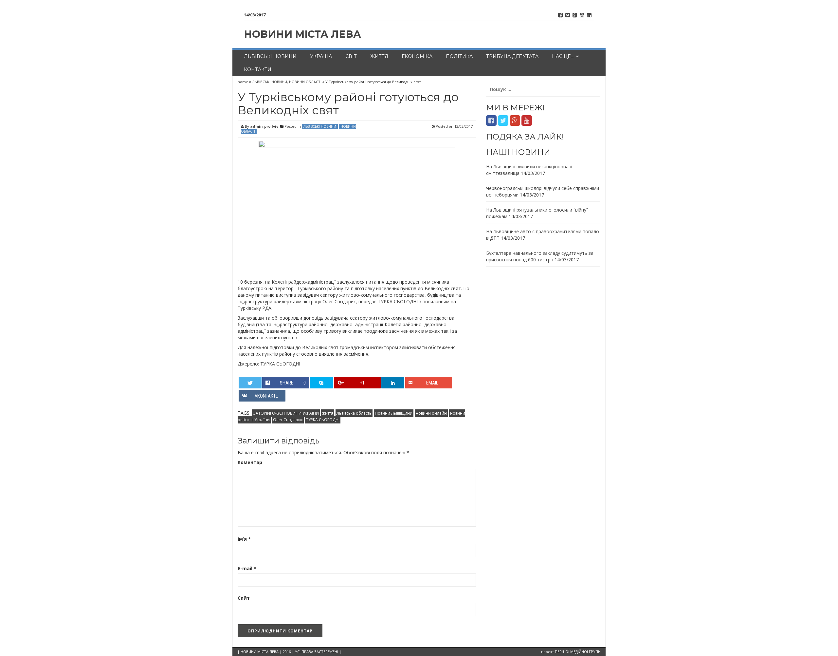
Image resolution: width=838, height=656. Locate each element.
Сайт (244, 598)
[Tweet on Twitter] (250, 382)
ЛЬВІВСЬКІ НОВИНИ (270, 56)
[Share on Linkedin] (392, 382)
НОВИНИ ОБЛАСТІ (305, 81)
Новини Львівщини (393, 413)
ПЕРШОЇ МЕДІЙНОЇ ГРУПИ (578, 651)
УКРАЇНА (321, 56)
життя (327, 413)
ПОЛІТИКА (459, 56)
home (243, 81)
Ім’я (244, 539)
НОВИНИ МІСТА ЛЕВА (302, 34)
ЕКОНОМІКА (417, 56)
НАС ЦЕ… (563, 56)
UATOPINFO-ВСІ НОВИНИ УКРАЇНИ (286, 413)
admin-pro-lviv (264, 126)
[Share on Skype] (321, 382)
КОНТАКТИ (257, 69)
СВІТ (351, 56)
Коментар (250, 462)
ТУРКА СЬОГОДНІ (398, 301)
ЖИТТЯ (379, 56)
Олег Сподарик (288, 419)
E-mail (247, 568)
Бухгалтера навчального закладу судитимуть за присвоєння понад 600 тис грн (539, 256)
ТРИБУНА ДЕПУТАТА (512, 56)
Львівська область (354, 413)
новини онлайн (431, 413)
